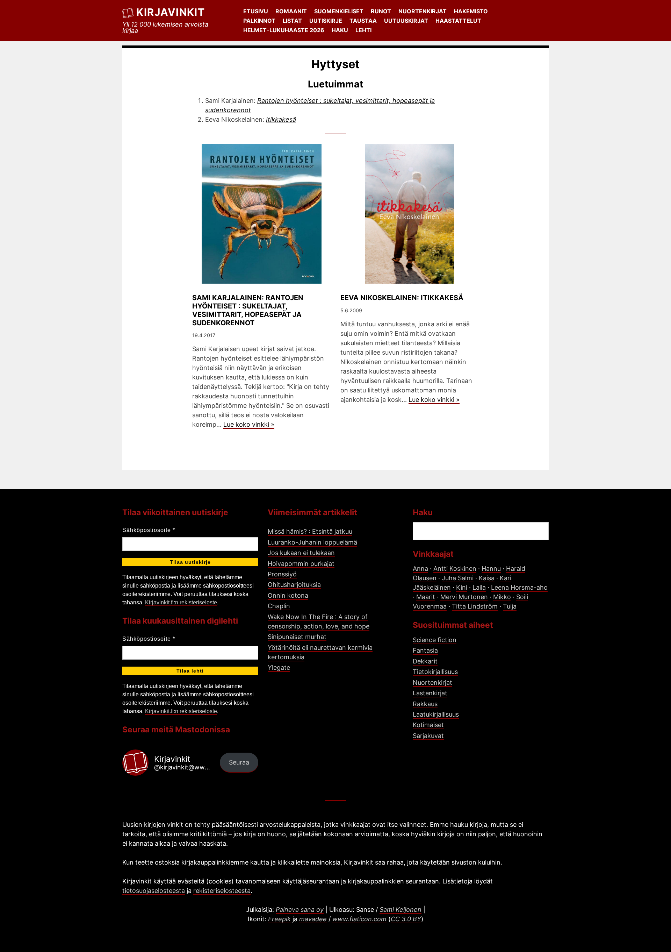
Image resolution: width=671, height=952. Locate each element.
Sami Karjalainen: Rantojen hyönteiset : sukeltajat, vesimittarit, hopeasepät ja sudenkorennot (247, 310)
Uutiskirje (325, 20)
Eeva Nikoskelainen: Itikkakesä (401, 297)
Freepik (279, 919)
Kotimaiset (428, 725)
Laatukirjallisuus (436, 714)
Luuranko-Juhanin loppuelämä (312, 542)
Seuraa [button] (239, 762)
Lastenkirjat (430, 693)
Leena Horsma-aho (519, 587)
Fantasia (425, 650)
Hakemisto (471, 11)
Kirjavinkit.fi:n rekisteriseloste (181, 602)
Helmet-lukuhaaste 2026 (283, 30)
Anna (420, 568)
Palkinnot (259, 20)
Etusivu (255, 11)
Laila (479, 587)
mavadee (313, 919)
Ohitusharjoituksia (294, 584)
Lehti (363, 30)
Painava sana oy (300, 909)
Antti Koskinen (454, 568)
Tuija (510, 606)
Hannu (491, 568)
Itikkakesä (281, 119)
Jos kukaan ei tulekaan (301, 552)
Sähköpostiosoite (148, 530)
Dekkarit (425, 661)
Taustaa (363, 20)
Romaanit (291, 11)
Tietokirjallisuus (435, 671)
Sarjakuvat (428, 735)
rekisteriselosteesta (222, 890)
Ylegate (279, 667)
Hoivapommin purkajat (301, 563)
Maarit (425, 597)
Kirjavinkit (170, 12)
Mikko (502, 597)
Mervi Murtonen (464, 597)
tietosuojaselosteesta (153, 890)
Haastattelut (458, 20)
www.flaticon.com (359, 919)
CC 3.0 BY (406, 919)
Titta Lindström (475, 606)
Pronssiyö (282, 574)
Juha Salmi (458, 578)
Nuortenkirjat (422, 11)
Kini (461, 587)
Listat (292, 20)
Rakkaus (425, 704)
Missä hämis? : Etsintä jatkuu (310, 531)
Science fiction (434, 640)
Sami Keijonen (400, 909)
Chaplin (279, 606)
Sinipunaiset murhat (297, 636)
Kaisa (487, 578)
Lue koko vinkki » (248, 424)
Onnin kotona (288, 595)
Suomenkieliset (338, 11)
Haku (340, 30)
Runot (381, 11)
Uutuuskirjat (406, 20)
